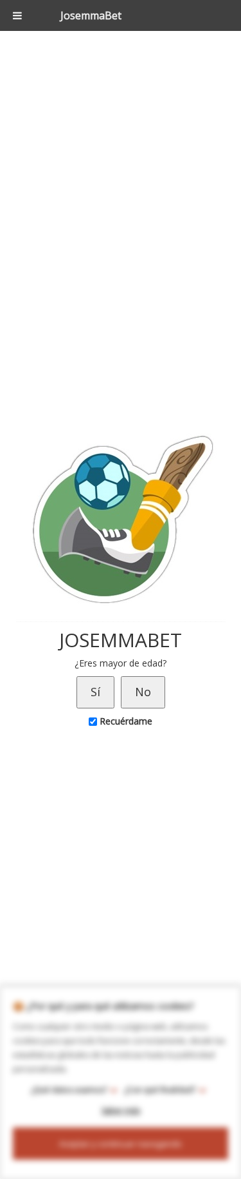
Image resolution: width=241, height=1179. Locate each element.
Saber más (121, 1110)
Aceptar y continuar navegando (120, 1143)
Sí (95, 691)
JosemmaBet (90, 15)
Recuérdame (124, 721)
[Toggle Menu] (17, 15)
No (143, 691)
